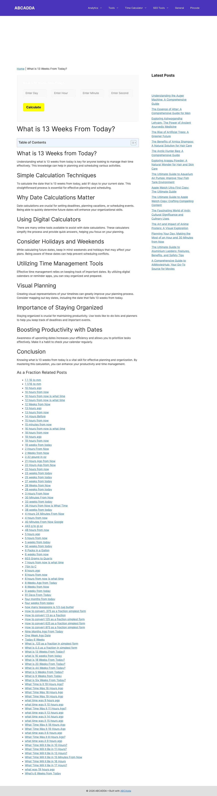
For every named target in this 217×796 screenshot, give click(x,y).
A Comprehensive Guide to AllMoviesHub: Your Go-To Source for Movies (169, 264)
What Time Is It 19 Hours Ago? (44, 684)
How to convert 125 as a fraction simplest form (55, 619)
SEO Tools (159, 7)
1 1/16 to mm (33, 384)
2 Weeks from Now (37, 453)
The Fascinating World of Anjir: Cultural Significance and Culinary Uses (171, 214)
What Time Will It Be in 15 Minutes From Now (53, 757)
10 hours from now (37, 392)
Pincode (195, 7)
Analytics (93, 7)
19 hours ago (33, 436)
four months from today (40, 599)
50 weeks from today (38, 546)
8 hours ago (32, 570)
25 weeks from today (38, 477)
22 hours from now (37, 469)
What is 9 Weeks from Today (43, 676)
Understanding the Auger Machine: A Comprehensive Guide (169, 99)
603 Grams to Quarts (38, 558)
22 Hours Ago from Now (40, 465)
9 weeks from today (38, 591)
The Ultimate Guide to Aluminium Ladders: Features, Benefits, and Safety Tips (171, 251)
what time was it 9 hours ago (43, 741)
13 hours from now (37, 412)
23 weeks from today (38, 473)
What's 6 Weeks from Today (43, 773)
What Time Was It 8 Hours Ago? (45, 737)
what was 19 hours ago (40, 769)
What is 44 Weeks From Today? (45, 668)
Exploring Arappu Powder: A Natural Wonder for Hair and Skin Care (173, 164)
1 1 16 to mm (33, 380)
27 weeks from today (38, 481)
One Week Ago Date (38, 635)
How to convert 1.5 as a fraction (45, 615)
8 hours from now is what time (44, 578)
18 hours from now (37, 432)
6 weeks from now (37, 554)
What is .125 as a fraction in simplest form (51, 643)
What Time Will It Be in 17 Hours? (46, 765)
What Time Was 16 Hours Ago (44, 688)
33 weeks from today (38, 501)
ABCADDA (24, 8)
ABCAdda (125, 790)
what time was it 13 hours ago (44, 712)
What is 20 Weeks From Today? (45, 664)
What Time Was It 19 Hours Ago (45, 728)
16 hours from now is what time (45, 428)
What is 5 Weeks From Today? (44, 672)
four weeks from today (39, 603)
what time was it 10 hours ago (44, 704)
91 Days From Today (38, 594)
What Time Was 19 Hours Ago (44, 696)
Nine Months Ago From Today (44, 631)
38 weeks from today (38, 509)
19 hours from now (37, 440)
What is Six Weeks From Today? (45, 680)
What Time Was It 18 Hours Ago (45, 724)
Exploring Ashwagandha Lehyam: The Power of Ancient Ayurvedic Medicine (171, 122)
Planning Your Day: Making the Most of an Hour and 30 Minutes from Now (172, 237)
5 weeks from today (37, 542)
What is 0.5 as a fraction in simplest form (51, 647)
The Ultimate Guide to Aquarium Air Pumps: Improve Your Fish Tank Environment (172, 178)
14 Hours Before (35, 416)
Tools (111, 7)
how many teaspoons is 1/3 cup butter (49, 607)
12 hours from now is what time (45, 400)
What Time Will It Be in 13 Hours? (46, 753)
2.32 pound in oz (35, 457)
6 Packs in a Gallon (37, 550)
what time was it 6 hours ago (43, 732)
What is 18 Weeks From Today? (45, 659)
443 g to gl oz (34, 526)
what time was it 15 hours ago (44, 720)
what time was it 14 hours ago (44, 716)
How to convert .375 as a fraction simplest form (55, 611)
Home (20, 68)
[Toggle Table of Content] (132, 142)
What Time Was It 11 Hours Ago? (45, 708)
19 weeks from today (38, 444)
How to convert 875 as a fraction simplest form (55, 627)
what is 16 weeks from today (43, 655)
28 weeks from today (38, 489)
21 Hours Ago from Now (40, 461)
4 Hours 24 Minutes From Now (44, 513)
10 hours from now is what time (45, 396)
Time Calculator (134, 7)
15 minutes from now (38, 424)
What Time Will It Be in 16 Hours (45, 761)
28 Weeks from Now (38, 485)
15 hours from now (37, 420)
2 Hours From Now (37, 448)
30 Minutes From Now (39, 497)
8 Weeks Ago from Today (41, 582)
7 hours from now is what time (44, 562)
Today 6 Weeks (35, 639)
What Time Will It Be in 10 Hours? (46, 745)
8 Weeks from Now (37, 586)
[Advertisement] (108, 38)
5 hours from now (36, 538)
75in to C (30, 566)
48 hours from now (37, 530)
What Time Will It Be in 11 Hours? (46, 749)
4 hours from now (36, 517)
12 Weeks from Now (37, 404)
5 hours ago (32, 534)
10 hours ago (33, 388)
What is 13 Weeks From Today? (45, 651)
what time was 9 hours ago (42, 700)
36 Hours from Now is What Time (46, 505)
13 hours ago (33, 408)
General (179, 7)
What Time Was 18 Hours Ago (44, 692)
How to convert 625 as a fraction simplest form (55, 623)
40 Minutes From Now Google (44, 521)
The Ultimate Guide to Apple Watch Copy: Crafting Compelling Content (172, 201)
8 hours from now (36, 574)
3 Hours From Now (37, 493)
